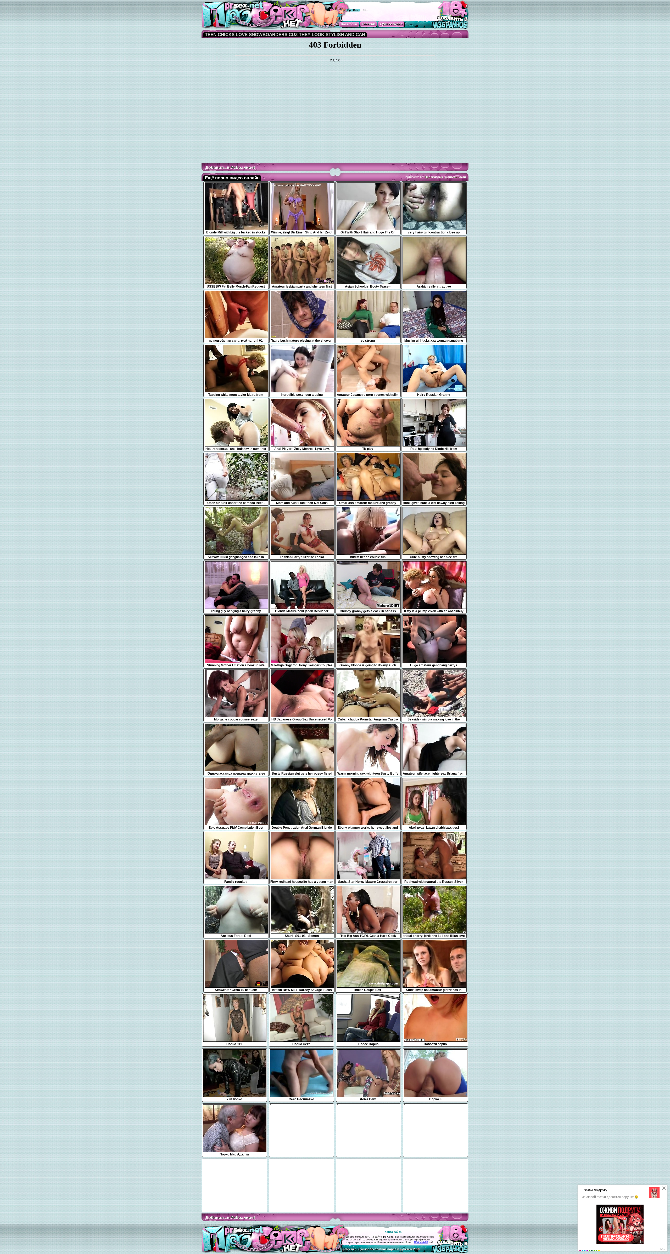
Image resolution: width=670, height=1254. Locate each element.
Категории (349, 24)
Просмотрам (434, 177)
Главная (368, 24)
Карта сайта (393, 1231)
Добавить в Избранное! (230, 167)
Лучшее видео (391, 24)
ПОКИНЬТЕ (421, 1242)
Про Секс (353, 10)
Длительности (455, 177)
